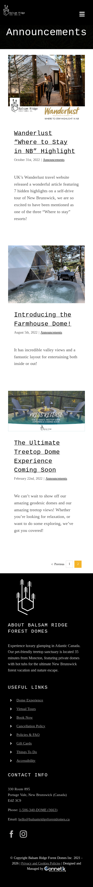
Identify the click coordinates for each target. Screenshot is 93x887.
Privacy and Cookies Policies (40, 863)
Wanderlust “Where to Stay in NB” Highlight (44, 142)
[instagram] (23, 834)
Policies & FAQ (28, 735)
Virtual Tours (26, 709)
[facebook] (11, 834)
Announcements (53, 160)
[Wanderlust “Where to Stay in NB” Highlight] (46, 88)
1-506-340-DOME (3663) (38, 810)
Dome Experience (29, 700)
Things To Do (26, 752)
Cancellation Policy (30, 726)
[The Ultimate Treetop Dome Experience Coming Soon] (46, 411)
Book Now (24, 717)
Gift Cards (24, 743)
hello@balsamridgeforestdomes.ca (44, 819)
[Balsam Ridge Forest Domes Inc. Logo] (14, 7)
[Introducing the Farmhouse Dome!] (46, 274)
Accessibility (26, 760)
